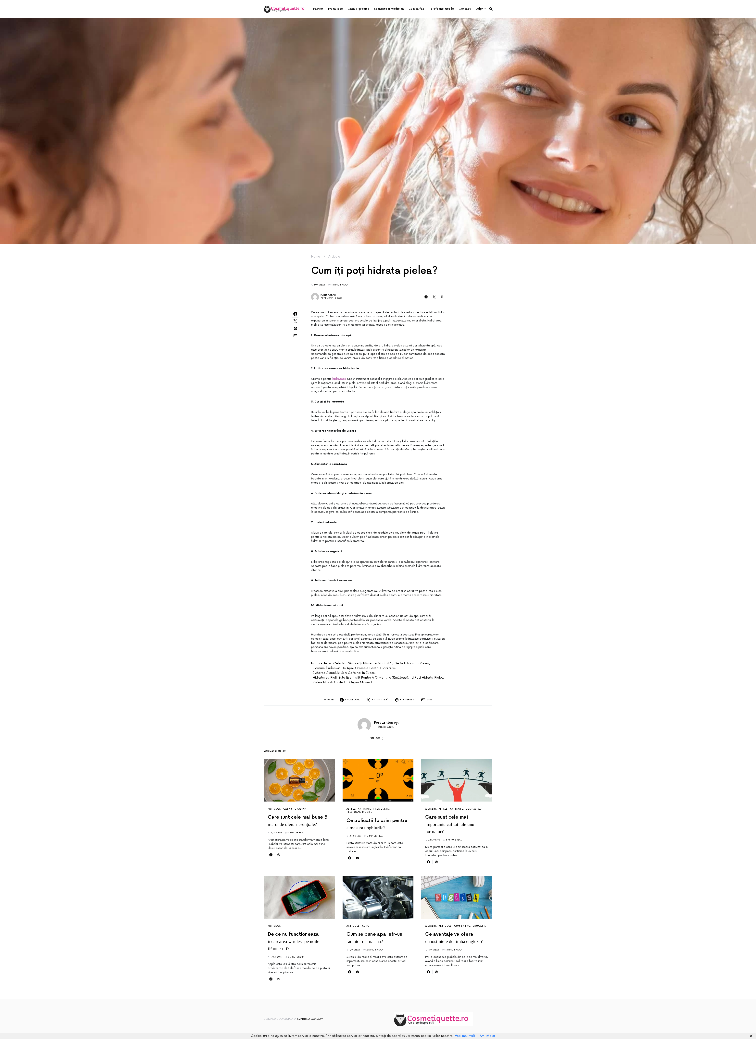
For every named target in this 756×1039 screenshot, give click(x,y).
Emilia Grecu (328, 295)
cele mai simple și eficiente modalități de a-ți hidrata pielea (381, 663)
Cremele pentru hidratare (375, 668)
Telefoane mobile (359, 812)
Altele (350, 809)
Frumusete (381, 809)
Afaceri (430, 809)
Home (315, 257)
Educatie (479, 926)
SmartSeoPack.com (310, 1019)
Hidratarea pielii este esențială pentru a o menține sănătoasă (360, 678)
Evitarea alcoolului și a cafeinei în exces (344, 673)
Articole (334, 257)
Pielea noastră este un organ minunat (342, 682)
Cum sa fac (474, 809)
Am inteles (488, 1036)
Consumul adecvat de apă (333, 668)
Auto (366, 926)
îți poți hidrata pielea (427, 678)
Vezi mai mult (465, 1036)
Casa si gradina (295, 809)
